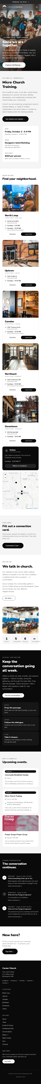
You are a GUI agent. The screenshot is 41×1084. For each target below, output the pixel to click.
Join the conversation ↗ (13, 695)
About (4, 1019)
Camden (5, 999)
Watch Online (6, 1038)
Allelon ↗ (5, 1035)
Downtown (5, 1005)
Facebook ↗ (14, 980)
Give (3, 1041)
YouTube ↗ (22, 980)
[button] (5, 474)
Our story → (9, 598)
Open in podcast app (14, 886)
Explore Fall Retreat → (14, 65)
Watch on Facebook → (20, 466)
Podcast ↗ (5, 983)
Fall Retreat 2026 (8, 1028)
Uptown (4, 996)
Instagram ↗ (6, 980)
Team (4, 1022)
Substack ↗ (30, 980)
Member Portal (20, 1077)
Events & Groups (7, 1025)
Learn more (28, 234)
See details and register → (15, 119)
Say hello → (10, 951)
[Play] (4, 878)
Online (4, 1009)
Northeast (5, 1002)
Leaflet (30, 508)
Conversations (7, 1031)
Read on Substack (13, 900)
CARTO (36, 508)
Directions (13, 234)
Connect (5, 1044)
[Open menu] (37, 7)
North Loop (6, 993)
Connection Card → (13, 546)
